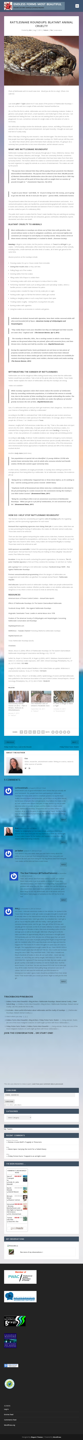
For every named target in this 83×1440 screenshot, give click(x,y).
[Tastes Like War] (25, 1220)
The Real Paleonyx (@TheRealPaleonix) (38, 873)
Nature (45, 30)
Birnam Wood (9, 1197)
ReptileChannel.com (15, 636)
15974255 (43, 671)
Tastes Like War (10, 1219)
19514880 (24, 663)
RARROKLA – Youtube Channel (19, 631)
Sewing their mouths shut (19, 267)
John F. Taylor (21, 104)
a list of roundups (51, 519)
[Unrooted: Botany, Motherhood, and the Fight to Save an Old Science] (25, 1209)
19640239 (46, 681)
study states (18, 453)
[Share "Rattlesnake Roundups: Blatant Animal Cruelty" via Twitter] (26, 732)
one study (21, 438)
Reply (63, 820)
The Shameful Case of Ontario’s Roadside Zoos (40, 704)
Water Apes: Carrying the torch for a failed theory (27, 1149)
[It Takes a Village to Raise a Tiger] (63, 696)
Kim (30, 30)
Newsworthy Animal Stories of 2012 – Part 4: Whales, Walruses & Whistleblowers (17, 706)
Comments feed (10, 1420)
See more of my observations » (31, 1252)
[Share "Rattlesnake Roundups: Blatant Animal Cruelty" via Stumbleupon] (34, 732)
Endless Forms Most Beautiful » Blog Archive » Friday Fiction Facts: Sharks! (32, 1020)
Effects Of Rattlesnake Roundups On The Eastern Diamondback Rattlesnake (35, 603)
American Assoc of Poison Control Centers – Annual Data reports (31, 598)
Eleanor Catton (14, 1200)
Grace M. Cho (13, 1221)
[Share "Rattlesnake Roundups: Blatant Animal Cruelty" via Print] (43, 732)
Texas (41, 420)
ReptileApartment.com (16, 626)
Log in (6, 1409)
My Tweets (8, 1129)
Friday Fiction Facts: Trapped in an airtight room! (27, 1156)
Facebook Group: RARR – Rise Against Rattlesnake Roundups (29, 608)
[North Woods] (25, 1193)
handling (56, 430)
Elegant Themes (37, 1437)
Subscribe (9, 1101)
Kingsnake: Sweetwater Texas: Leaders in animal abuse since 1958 (31, 613)
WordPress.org (9, 1425)
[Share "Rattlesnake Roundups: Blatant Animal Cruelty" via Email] (39, 732)
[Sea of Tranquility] (25, 1181)
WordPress (57, 1437)
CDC (22, 415)
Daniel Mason (13, 1192)
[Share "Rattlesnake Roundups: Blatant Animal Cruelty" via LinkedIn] (30, 732)
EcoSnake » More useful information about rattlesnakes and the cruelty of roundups (35, 1010)
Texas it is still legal (59, 244)
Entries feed (8, 1414)
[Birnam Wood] (25, 1201)
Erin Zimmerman (14, 1214)
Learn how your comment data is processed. (47, 1084)
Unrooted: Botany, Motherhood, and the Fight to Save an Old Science (14, 1208)
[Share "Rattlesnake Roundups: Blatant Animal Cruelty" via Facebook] (21, 732)
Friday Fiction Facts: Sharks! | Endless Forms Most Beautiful (27, 1026)
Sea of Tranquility (10, 1178)
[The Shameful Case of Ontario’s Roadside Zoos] (41, 696)
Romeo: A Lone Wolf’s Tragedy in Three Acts (25, 1142)
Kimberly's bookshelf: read (17, 1172)
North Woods (9, 1189)
